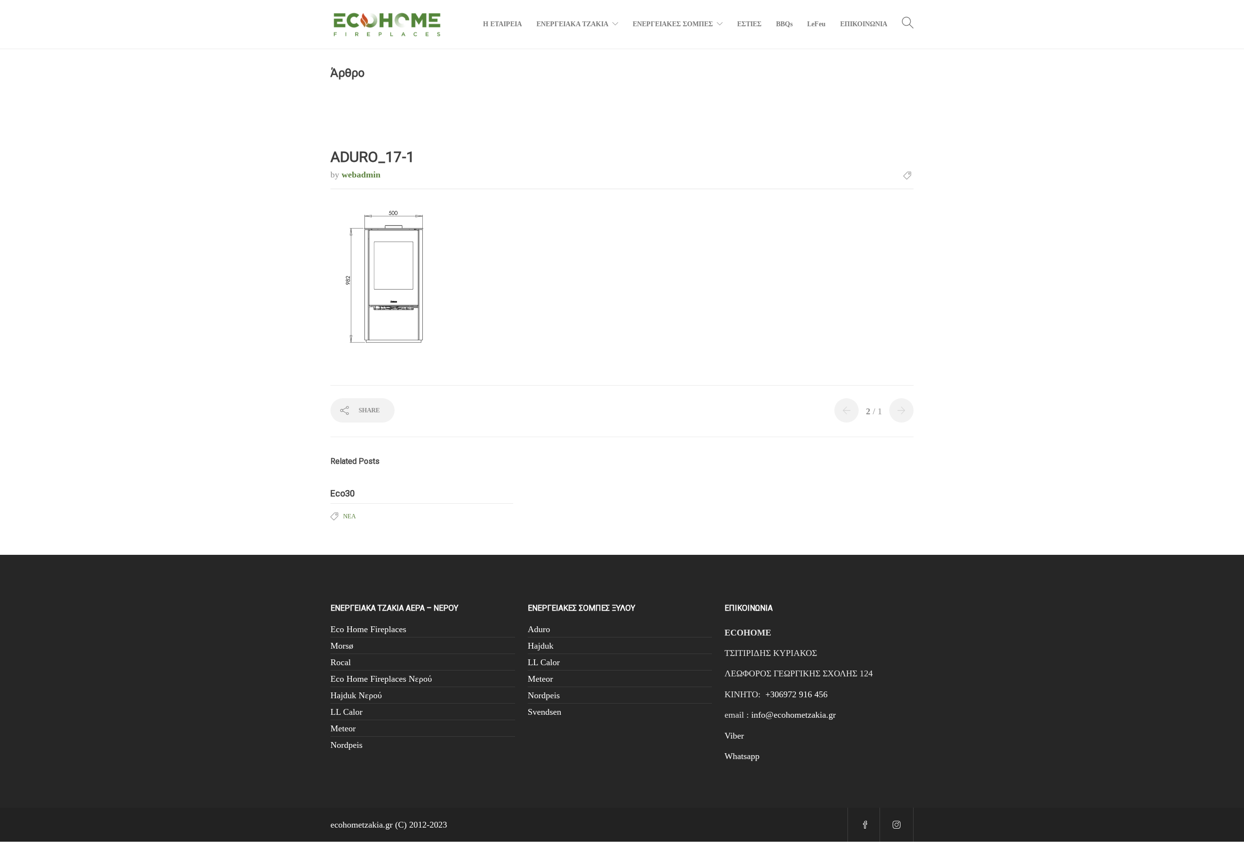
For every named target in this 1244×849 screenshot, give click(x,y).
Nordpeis (346, 745)
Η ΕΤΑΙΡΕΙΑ (502, 24)
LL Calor (346, 712)
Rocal (340, 662)
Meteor (343, 728)
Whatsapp (742, 756)
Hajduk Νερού (356, 695)
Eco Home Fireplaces (368, 629)
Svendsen (544, 712)
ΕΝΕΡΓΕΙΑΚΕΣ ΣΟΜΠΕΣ (673, 24)
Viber (734, 736)
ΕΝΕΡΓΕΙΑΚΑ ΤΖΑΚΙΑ (572, 24)
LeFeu (816, 24)
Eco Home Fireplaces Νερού (381, 678)
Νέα (349, 516)
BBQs (784, 24)
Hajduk (540, 645)
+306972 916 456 (796, 694)
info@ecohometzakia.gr (793, 715)
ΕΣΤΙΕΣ (749, 24)
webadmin (361, 174)
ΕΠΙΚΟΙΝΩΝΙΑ (863, 24)
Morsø (341, 645)
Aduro (539, 629)
